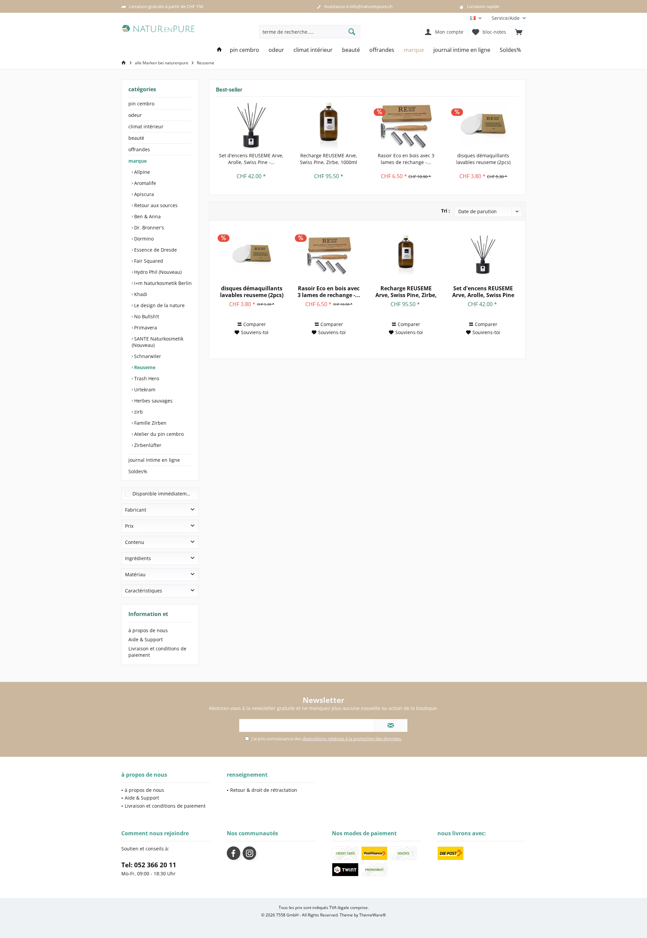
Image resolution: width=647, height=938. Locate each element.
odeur (135, 115)
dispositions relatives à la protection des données (351, 739)
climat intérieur (145, 126)
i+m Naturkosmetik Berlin (162, 283)
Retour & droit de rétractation (263, 790)
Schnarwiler (147, 356)
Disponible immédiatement (163, 493)
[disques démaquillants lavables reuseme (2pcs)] (483, 125)
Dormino (143, 238)
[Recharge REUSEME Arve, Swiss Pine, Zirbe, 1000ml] (329, 125)
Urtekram (144, 389)
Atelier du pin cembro (158, 434)
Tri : (445, 210)
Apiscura (143, 194)
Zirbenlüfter (147, 445)
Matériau (135, 574)
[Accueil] (219, 50)
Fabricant (135, 510)
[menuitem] (506, 18)
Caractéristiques (143, 590)
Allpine (141, 172)
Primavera (145, 327)
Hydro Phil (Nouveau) (157, 272)
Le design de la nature (159, 305)
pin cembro (141, 103)
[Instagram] (249, 853)
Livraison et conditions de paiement (157, 651)
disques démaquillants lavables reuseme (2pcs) (483, 158)
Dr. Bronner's (148, 227)
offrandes (139, 149)
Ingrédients (138, 558)
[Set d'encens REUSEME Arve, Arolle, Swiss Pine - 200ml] (251, 125)
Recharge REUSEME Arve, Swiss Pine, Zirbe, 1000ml (328, 158)
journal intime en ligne (154, 460)
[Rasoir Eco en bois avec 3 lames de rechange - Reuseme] (406, 125)
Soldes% (137, 471)
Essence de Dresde (155, 250)
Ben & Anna (147, 216)
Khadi (140, 294)
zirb (138, 412)
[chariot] (519, 31)
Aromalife (144, 183)
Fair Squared (148, 261)
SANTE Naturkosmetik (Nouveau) (157, 341)
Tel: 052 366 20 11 (148, 865)
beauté (136, 138)
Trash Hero (146, 378)
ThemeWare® (372, 915)
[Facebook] (233, 853)
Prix (129, 526)
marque (137, 161)
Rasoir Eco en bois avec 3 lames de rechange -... (406, 158)
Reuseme (144, 367)
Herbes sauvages (153, 400)
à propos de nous (148, 630)
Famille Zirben (149, 423)
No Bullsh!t (146, 316)
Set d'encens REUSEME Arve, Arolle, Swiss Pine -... (251, 158)
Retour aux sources (155, 205)
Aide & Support (145, 639)
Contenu (134, 542)
